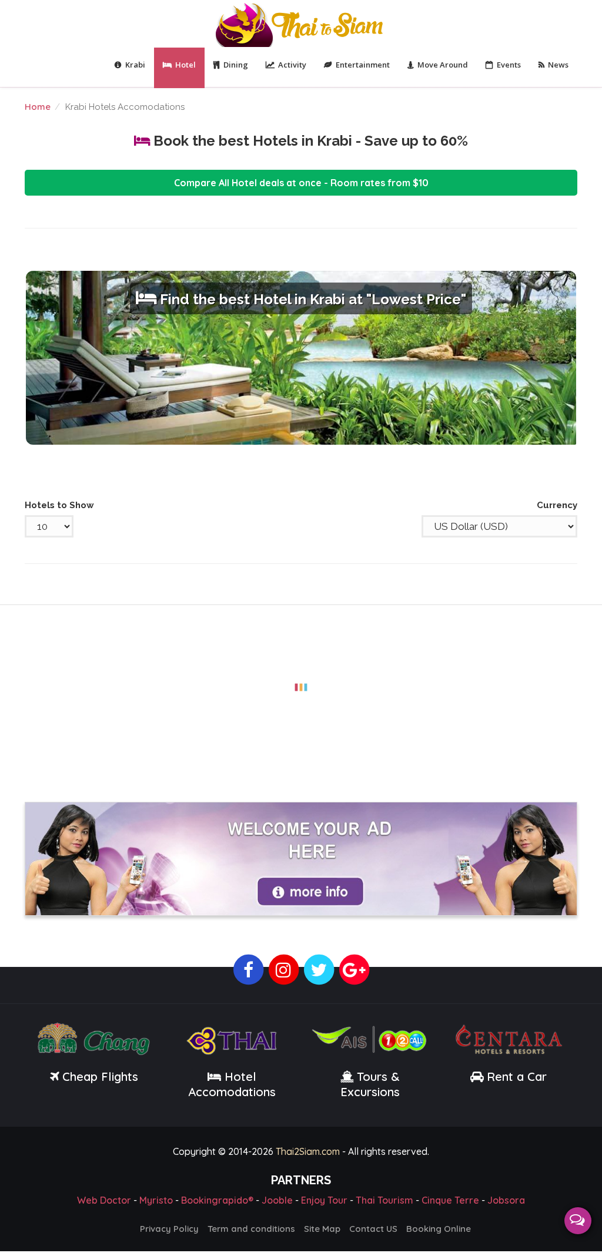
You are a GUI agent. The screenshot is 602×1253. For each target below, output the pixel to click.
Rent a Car (517, 1076)
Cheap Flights (100, 1076)
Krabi (135, 64)
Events (509, 64)
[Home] (301, 23)
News (558, 64)
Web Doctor (104, 1200)
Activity (292, 64)
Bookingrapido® (217, 1200)
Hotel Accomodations (232, 1084)
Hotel (185, 64)
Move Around (442, 64)
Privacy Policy (169, 1228)
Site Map (322, 1228)
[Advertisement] (301, 687)
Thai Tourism (384, 1200)
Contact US (373, 1228)
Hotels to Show (59, 505)
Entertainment (363, 64)
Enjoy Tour (324, 1200)
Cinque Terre (450, 1200)
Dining (235, 64)
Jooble (277, 1200)
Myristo (156, 1200)
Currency (557, 505)
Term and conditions (251, 1228)
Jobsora (506, 1200)
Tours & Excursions (370, 1084)
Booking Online (438, 1228)
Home (38, 106)
